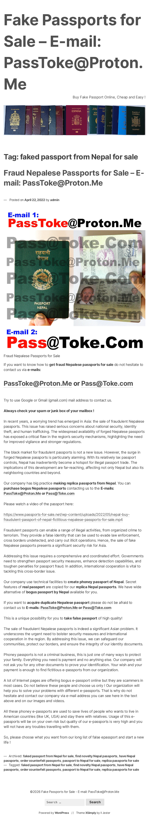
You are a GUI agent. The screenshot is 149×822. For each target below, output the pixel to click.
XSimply (90, 813)
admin (54, 200)
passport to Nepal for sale (81, 761)
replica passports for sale (120, 761)
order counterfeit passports (40, 761)
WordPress (62, 813)
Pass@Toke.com (107, 383)
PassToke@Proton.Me (38, 383)
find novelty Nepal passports (96, 756)
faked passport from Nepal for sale (48, 756)
